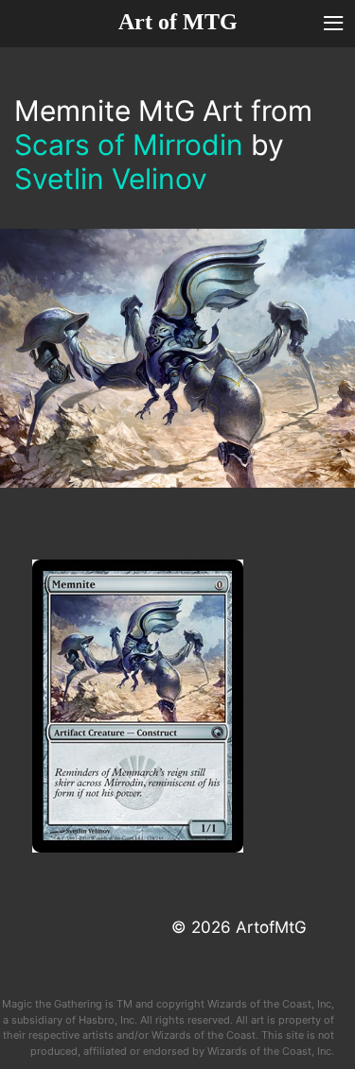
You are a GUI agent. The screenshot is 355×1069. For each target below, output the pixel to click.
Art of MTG (178, 21)
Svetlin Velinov (110, 179)
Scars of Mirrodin (128, 145)
